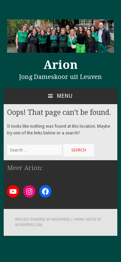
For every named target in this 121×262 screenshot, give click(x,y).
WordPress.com (28, 225)
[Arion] (60, 51)
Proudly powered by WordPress (42, 219)
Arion (60, 65)
